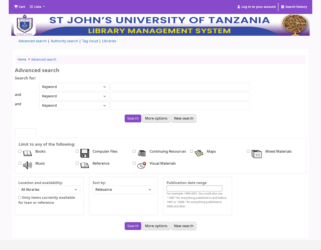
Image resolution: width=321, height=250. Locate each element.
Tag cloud (90, 41)
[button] (19, 7)
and (18, 94)
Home (22, 59)
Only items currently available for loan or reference (46, 200)
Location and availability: (40, 182)
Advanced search (33, 41)
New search (183, 118)
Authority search (64, 41)
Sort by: (99, 182)
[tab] (25, 132)
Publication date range (187, 182)
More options (156, 118)
